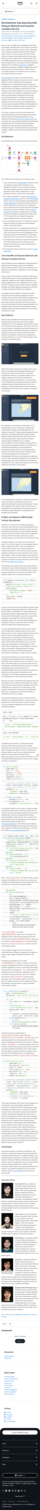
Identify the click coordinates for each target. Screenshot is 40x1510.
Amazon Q (7, 1387)
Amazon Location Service (26, 119)
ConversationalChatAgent (9, 823)
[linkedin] (9, 1491)
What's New (8, 1358)
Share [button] (23, 40)
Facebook (9, 1415)
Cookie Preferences (22, 1501)
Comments (14, 40)
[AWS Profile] (36, 3)
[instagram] (12, 1491)
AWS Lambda (34, 198)
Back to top (18, 1496)
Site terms (12, 1501)
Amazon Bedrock (6, 78)
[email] (25, 1491)
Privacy (4, 1501)
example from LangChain (15, 561)
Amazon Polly (8, 1385)
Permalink (4, 40)
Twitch (8, 1419)
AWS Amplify (22, 183)
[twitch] (15, 1491)
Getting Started (9, 1356)
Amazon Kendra (9, 1381)
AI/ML (7, 1314)
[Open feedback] (38, 755)
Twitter (8, 1412)
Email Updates (11, 1421)
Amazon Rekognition (10, 1389)
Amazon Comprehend (11, 1379)
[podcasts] (22, 1491)
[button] (9, 11)
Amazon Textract (9, 1394)
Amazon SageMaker (10, 203)
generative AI (23, 65)
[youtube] (18, 1491)
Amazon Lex (8, 1383)
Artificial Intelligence (8, 19)
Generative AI (27, 1314)
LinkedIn (9, 1417)
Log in (19, 1341)
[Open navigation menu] (3, 3)
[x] (3, 1491)
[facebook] (6, 1491)
